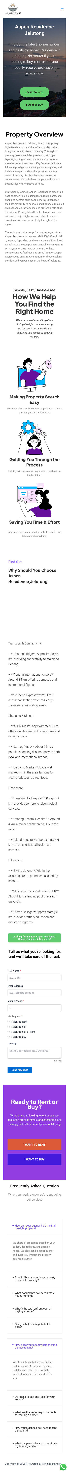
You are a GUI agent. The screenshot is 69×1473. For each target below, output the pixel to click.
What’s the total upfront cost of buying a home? (33, 1310)
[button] (34, 1227)
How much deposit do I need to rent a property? (36, 1429)
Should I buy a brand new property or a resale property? (35, 1279)
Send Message (20, 1069)
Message (12, 1043)
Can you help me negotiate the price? (33, 1325)
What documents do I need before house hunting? (35, 1294)
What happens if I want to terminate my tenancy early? (36, 1445)
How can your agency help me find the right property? (35, 1227)
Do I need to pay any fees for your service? (35, 1398)
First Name (14, 971)
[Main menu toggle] (62, 9)
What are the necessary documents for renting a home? (35, 1414)
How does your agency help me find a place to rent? (36, 1346)
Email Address (15, 986)
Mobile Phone (16, 1001)
